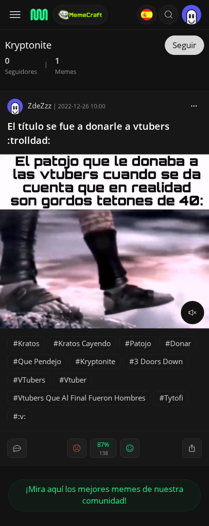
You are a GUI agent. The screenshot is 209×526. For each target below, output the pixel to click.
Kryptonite (97, 361)
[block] (194, 105)
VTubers (31, 380)
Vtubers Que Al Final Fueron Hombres (81, 398)
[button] (168, 14)
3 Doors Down (158, 361)
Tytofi (173, 398)
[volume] (192, 312)
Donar (180, 343)
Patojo (140, 343)
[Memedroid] (38, 14)
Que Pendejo (39, 361)
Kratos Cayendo (84, 343)
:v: (22, 416)
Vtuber (75, 380)
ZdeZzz (40, 105)
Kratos (28, 343)
